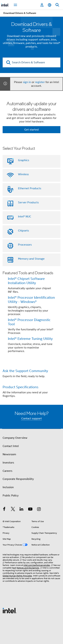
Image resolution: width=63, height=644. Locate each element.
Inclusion (8, 487)
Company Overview (15, 438)
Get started (31, 129)
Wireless (23, 174)
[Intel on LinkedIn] (21, 509)
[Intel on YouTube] (30, 509)
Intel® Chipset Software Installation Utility (26, 281)
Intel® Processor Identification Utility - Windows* (31, 299)
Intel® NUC (24, 216)
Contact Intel (11, 446)
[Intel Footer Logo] (10, 610)
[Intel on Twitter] (13, 509)
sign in (27, 82)
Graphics (23, 160)
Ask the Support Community (25, 371)
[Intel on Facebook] (4, 509)
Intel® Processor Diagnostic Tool (29, 322)
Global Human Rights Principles (17, 575)
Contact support (31, 418)
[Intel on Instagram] (39, 509)
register (40, 82)
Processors (25, 244)
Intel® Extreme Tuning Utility (30, 339)
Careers (7, 471)
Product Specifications (20, 387)
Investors (8, 462)
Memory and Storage (31, 259)
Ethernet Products (29, 188)
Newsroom (9, 454)
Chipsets (23, 230)
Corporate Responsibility (18, 479)
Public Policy (11, 495)
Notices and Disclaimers (28, 567)
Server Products (28, 202)
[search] (8, 62)
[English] (49, 5)
